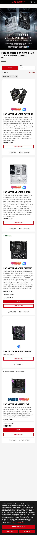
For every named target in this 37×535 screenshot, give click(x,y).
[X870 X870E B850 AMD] (18, 29)
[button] (2, 2)
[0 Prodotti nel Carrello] (35, 2)
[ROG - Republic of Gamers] (18, 2)
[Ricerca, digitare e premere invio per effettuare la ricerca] (31, 2)
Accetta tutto (27, 531)
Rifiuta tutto (10, 531)
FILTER (10, 68)
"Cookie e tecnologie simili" (18, 522)
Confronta (13, 152)
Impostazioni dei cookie (18, 526)
